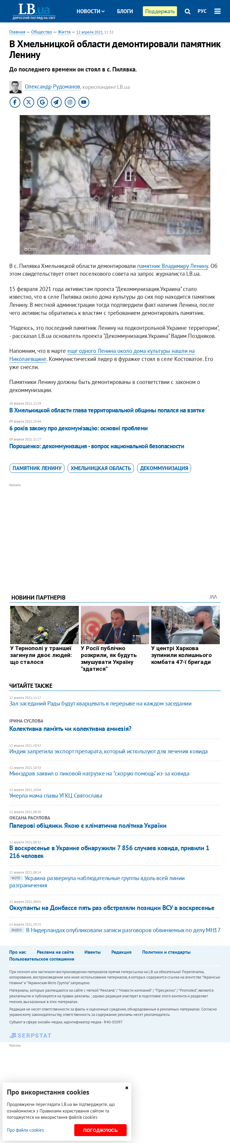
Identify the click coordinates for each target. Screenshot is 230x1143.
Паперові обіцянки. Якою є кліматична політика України (88, 825)
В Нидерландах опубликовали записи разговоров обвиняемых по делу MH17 (116, 930)
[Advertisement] (115, 530)
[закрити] (126, 1088)
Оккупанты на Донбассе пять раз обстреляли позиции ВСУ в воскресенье (111, 907)
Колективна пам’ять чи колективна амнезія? (70, 728)
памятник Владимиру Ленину (172, 265)
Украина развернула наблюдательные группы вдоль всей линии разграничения (97, 881)
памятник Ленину (37, 468)
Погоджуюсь (100, 1130)
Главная (17, 32)
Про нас (17, 952)
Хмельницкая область (101, 468)
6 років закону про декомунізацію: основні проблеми (78, 428)
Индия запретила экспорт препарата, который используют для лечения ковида (108, 751)
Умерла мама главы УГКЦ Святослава (55, 795)
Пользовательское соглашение (41, 959)
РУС (202, 11)
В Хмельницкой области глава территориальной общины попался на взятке (107, 410)
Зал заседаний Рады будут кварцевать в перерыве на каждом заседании (100, 703)
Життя (64, 32)
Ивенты (92, 952)
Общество (41, 32)
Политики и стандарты (166, 952)
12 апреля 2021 (89, 32)
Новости (88, 11)
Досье (120, 33)
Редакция (121, 952)
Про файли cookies (25, 1130)
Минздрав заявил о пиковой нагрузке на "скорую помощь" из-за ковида (99, 773)
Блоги (125, 11)
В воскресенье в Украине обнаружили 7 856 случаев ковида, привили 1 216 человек (109, 851)
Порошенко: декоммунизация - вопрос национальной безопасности (96, 446)
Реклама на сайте (55, 952)
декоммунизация (164, 468)
